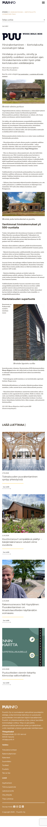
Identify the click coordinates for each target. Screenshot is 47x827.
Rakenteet (6, 758)
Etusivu (5, 12)
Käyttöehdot (7, 783)
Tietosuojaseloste (9, 787)
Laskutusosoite (8, 791)
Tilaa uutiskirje (7, 799)
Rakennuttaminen (9, 754)
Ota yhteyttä (7, 795)
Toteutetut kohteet (9, 750)
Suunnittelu (6, 761)
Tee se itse (6, 773)
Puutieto (5, 769)
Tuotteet (5, 765)
